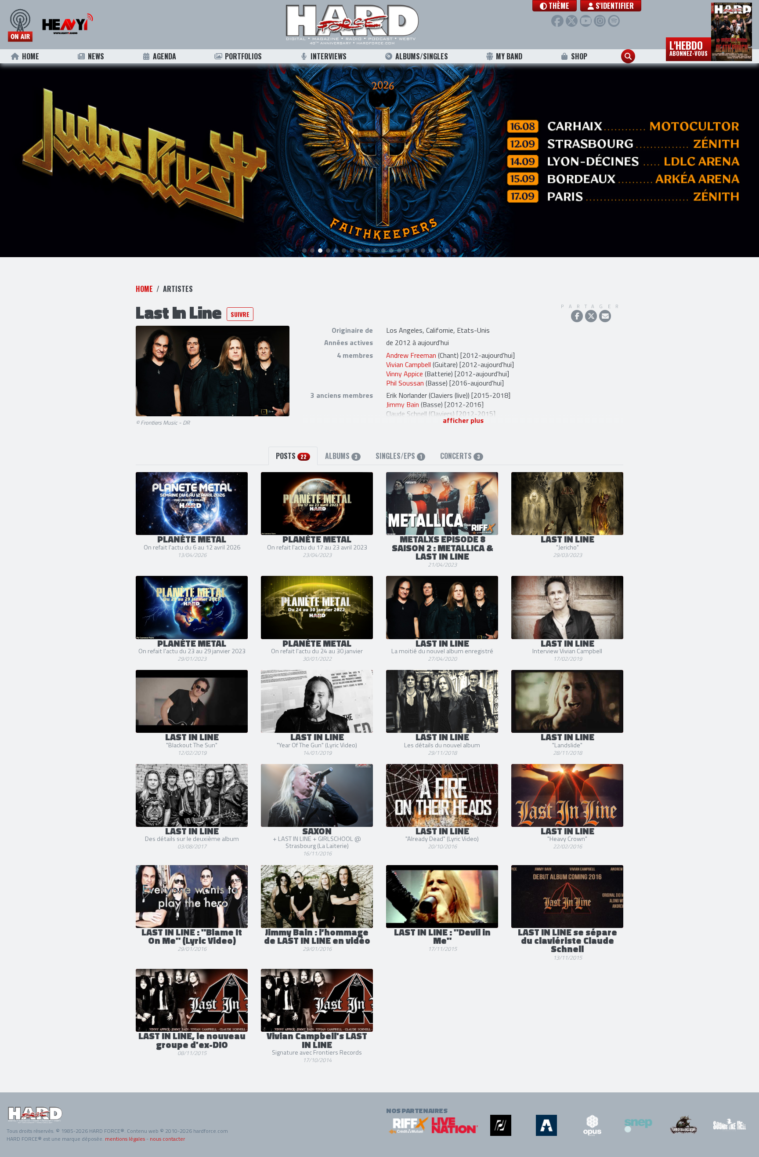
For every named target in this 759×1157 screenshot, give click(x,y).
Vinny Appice (404, 373)
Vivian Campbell (408, 364)
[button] (554, 5)
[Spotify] (614, 21)
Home (30, 56)
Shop (579, 56)
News (96, 56)
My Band (509, 56)
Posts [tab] (291, 456)
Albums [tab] (341, 456)
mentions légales (125, 1139)
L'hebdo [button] (688, 47)
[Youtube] (586, 21)
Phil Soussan (405, 383)
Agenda (164, 56)
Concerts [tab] (460, 456)
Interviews (329, 56)
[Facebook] (557, 21)
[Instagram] (600, 21)
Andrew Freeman (411, 355)
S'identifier (614, 5)
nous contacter (167, 1139)
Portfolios (243, 56)
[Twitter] (572, 21)
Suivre (240, 314)
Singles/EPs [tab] (399, 456)
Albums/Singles (421, 56)
